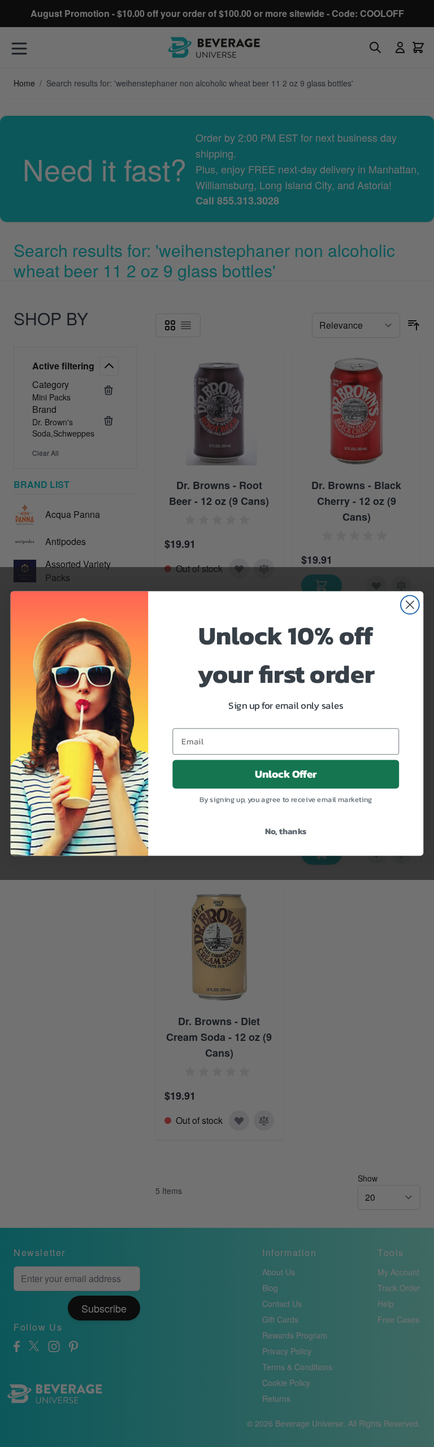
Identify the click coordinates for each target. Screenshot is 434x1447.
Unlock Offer (286, 774)
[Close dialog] (410, 604)
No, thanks (286, 831)
